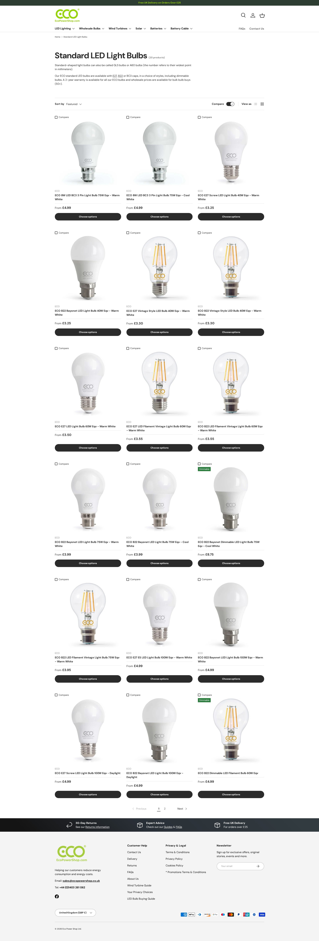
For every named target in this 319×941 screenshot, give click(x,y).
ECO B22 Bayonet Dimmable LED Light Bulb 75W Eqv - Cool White (229, 544)
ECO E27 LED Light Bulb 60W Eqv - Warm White (85, 426)
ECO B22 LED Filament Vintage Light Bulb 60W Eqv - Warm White (230, 428)
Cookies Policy (174, 865)
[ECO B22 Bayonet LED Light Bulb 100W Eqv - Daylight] (159, 731)
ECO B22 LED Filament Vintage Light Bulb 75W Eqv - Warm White (87, 659)
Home (57, 37)
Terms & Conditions (178, 852)
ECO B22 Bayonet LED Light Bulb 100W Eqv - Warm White (230, 659)
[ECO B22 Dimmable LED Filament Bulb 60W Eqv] (231, 731)
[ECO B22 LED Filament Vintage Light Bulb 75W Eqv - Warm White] (88, 615)
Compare (218, 104)
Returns (132, 865)
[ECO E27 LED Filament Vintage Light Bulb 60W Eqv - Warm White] (159, 384)
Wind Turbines (118, 28)
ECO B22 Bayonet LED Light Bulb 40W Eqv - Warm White (87, 312)
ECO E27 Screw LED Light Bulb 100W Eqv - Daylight (87, 773)
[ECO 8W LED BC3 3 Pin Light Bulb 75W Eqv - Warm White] (88, 153)
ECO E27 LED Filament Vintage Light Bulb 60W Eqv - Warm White (158, 428)
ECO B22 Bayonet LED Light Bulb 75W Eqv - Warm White (87, 544)
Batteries (156, 28)
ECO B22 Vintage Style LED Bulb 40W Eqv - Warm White (229, 312)
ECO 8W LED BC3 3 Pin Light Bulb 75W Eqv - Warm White (87, 197)
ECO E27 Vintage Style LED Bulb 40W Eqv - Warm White (158, 313)
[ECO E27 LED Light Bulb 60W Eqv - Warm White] (88, 384)
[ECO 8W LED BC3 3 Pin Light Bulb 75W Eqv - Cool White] (159, 153)
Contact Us (256, 28)
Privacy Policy (174, 859)
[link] (139, 809)
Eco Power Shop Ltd (71, 929)
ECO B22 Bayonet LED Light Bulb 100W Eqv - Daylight (154, 775)
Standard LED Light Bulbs (75, 37)
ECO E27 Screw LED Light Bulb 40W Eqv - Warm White (228, 197)
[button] (262, 15)
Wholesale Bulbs (90, 28)
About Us (133, 879)
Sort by (59, 104)
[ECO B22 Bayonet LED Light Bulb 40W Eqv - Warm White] (88, 269)
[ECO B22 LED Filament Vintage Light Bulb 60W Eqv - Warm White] (231, 384)
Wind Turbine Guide (139, 885)
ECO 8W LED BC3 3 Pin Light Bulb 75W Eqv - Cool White (158, 197)
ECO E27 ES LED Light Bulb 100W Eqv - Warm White (159, 657)
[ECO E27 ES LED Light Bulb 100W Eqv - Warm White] (159, 615)
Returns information (97, 827)
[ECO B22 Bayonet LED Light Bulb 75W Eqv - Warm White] (88, 500)
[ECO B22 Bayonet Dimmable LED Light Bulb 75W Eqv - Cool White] (231, 500)
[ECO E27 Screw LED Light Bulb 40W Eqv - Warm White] (231, 153)
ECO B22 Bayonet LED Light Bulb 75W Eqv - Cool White (157, 544)
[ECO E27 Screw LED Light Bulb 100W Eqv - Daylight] (88, 731)
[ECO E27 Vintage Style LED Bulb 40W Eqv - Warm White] (159, 269)
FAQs (242, 28)
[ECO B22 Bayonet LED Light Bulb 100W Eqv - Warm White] (231, 615)
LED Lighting (63, 28)
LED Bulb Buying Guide (141, 898)
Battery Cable (180, 28)
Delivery (132, 859)
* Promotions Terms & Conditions (186, 872)
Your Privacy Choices (140, 892)
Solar (139, 28)
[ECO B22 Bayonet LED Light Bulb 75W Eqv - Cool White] (159, 500)
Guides (168, 827)
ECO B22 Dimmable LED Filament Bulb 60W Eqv (228, 773)
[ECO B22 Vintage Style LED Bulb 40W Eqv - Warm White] (231, 269)
